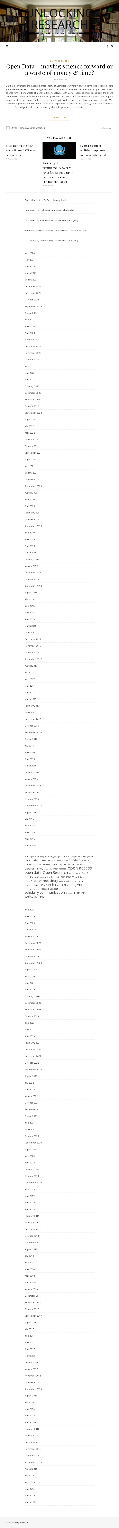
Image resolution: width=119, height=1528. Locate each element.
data (27, 860)
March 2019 (31, 552)
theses (69, 893)
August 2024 (31, 312)
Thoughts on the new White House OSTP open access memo (21, 150)
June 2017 (30, 679)
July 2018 (29, 599)
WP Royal (24, 1522)
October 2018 (32, 579)
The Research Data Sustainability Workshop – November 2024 (56, 230)
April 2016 (30, 758)
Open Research (55, 872)
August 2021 (31, 459)
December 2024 (33, 286)
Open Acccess (59, 868)
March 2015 (31, 845)
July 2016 (29, 745)
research (79, 881)
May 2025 (30, 259)
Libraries (29, 868)
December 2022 (33, 392)
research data (31, 885)
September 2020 (33, 486)
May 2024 (30, 326)
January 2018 (31, 632)
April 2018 (30, 619)
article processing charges (49, 856)
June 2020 (30, 499)
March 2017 (31, 699)
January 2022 (31, 439)
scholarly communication (45, 892)
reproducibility (66, 880)
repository (50, 881)
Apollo (33, 856)
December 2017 (33, 639)
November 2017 (33, 645)
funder (65, 860)
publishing (81, 877)
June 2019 (30, 532)
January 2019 (31, 565)
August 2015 (31, 812)
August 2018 (31, 592)
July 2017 (29, 672)
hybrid (39, 864)
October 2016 (32, 725)
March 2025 (31, 273)
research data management (63, 885)
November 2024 (33, 292)
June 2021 (30, 466)
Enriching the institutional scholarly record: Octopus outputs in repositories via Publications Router (58, 173)
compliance (76, 856)
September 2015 (33, 805)
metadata (48, 869)
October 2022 (32, 406)
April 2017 (30, 692)
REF (40, 881)
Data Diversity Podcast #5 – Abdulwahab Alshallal (49, 210)
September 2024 (33, 306)
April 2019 (30, 545)
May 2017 (30, 685)
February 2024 (32, 339)
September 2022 (33, 412)
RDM (35, 881)
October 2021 (32, 446)
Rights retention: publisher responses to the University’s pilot (93, 150)
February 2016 (32, 772)
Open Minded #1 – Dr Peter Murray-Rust (45, 200)
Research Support (49, 888)
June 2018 (30, 605)
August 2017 (31, 665)
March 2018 (31, 625)
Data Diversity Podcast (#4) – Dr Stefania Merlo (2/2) (51, 220)
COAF (66, 856)
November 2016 (33, 719)
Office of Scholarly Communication (28, 127)
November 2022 (33, 399)
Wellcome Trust (35, 896)
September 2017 (33, 659)
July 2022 (29, 426)
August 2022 (31, 419)
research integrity (32, 889)
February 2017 (32, 705)
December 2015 (33, 785)
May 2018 (30, 612)
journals (71, 864)
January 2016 (31, 778)
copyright (88, 856)
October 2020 (32, 479)
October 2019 (32, 519)
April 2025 (30, 266)
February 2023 (32, 386)
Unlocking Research (59, 18)
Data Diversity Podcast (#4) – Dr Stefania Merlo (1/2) (52, 240)
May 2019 (30, 539)
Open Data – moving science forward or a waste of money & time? (59, 69)
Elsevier (57, 860)
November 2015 (33, 792)
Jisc (65, 864)
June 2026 (30, 253)
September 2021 (33, 452)
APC (27, 856)
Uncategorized (59, 61)
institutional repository (52, 864)
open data (33, 872)
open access (80, 868)
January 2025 (31, 279)
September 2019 (33, 525)
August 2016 (31, 739)
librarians (81, 864)
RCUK (28, 881)
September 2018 (33, 585)
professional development (47, 877)
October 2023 (32, 359)
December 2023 (33, 346)
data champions (42, 860)
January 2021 (31, 472)
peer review (74, 873)
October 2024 (32, 299)
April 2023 (30, 379)
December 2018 (33, 572)
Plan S (84, 873)
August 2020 (31, 492)
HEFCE (85, 860)
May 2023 (30, 372)
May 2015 (30, 832)
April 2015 (30, 838)
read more (59, 117)
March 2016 (31, 765)
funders (75, 860)
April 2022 (30, 432)
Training (79, 893)
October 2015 (32, 798)
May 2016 (30, 752)
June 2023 (30, 366)
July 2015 (29, 818)
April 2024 (30, 332)
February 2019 (32, 559)
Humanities (30, 864)
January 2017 (31, 712)
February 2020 (32, 512)
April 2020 (30, 506)
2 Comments (107, 127)
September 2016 (33, 732)
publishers (67, 877)
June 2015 (30, 825)
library (39, 868)
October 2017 (32, 652)
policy (29, 877)
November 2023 (33, 352)
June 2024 (30, 319)
